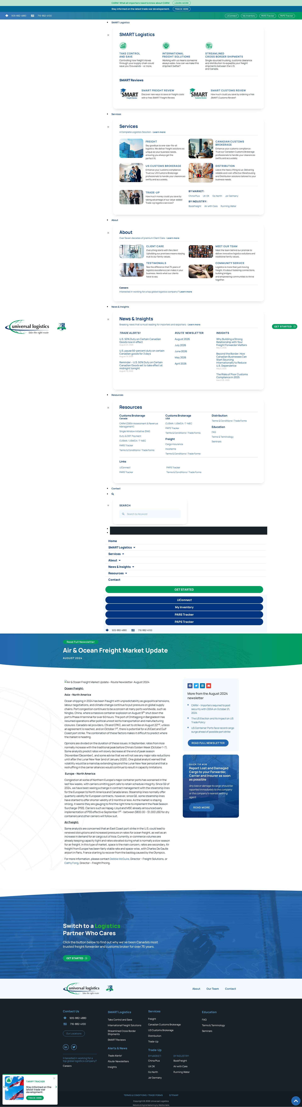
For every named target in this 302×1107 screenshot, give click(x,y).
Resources (116, 573)
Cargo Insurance (174, 444)
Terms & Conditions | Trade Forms (136, 450)
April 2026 (181, 363)
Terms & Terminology (223, 436)
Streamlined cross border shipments (224, 55)
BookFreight (195, 206)
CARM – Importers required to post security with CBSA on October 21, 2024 (210, 709)
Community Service (229, 263)
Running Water (228, 206)
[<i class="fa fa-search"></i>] (113, 493)
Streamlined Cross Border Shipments (122, 1032)
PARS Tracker (126, 445)
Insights (222, 333)
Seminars (216, 441)
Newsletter (189, 333)
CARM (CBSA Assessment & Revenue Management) (138, 425)
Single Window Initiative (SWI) (134, 431)
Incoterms (170, 448)
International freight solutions (176, 55)
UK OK (206, 195)
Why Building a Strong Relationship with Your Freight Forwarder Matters (231, 342)
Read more (201, 807)
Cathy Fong (71, 863)
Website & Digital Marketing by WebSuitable (151, 1105)
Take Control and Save (120, 1019)
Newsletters (118, 1061)
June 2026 (181, 351)
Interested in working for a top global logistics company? (155, 291)
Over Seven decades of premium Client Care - (149, 237)
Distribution (225, 166)
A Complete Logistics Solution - (142, 132)
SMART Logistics (121, 22)
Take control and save (129, 55)
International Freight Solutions (124, 1025)
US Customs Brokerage (163, 166)
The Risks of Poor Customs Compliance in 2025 (232, 376)
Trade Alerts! (130, 333)
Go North (217, 195)
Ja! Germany (231, 195)
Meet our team (226, 246)
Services (116, 114)
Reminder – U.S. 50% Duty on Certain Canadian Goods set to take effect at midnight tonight (141, 365)
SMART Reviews (131, 80)
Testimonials (156, 263)
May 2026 (180, 357)
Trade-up (153, 192)
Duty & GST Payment (130, 435)
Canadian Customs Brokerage (229, 143)
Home (112, 541)
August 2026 (182, 339)
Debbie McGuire (119, 859)
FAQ (214, 432)
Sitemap (173, 1095)
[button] (190, 685)
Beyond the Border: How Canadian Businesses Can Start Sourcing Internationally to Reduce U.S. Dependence (231, 359)
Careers (123, 287)
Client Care (155, 246)
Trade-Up (153, 1041)
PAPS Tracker (172, 428)
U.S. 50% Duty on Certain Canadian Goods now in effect (140, 340)
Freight (151, 141)
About (115, 220)
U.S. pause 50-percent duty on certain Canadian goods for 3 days (141, 352)
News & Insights (120, 306)
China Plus (194, 195)
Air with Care (211, 206)
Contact (116, 488)
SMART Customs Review (228, 90)
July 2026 (180, 345)
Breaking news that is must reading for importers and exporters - (159, 324)
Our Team (213, 988)
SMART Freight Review (158, 90)
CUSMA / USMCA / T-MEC (132, 440)
